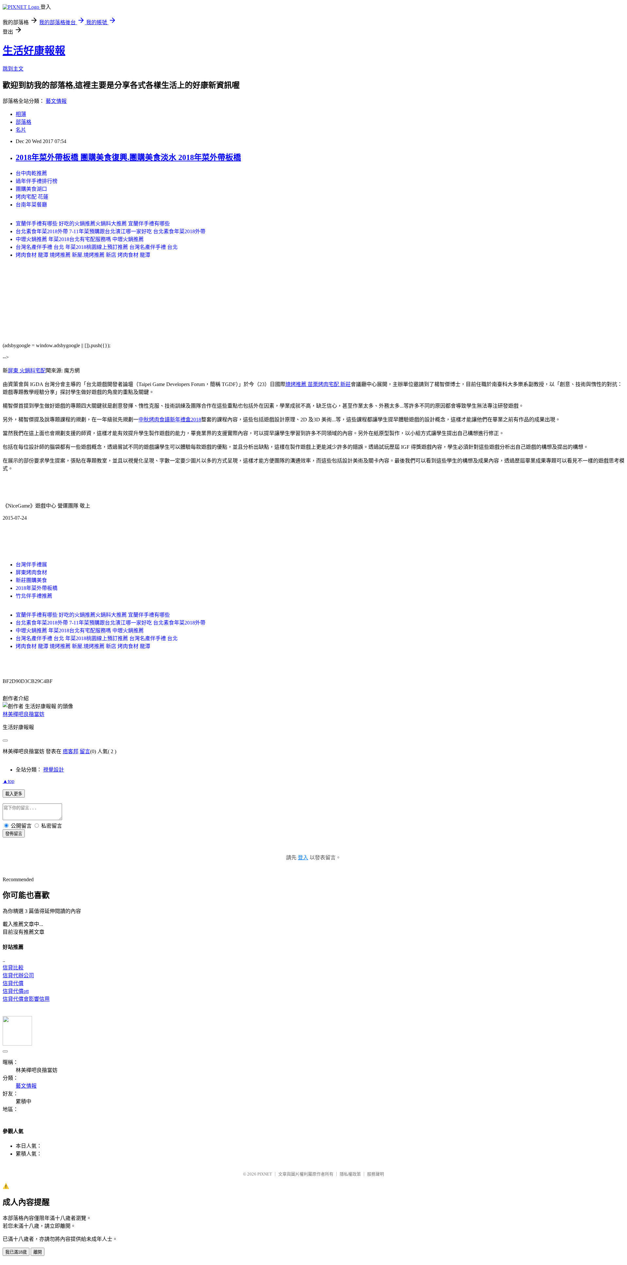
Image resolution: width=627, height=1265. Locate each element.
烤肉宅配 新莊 (334, 384)
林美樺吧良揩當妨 (23, 714)
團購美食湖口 (31, 189)
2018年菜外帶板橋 (36, 588)
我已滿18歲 (16, 1252)
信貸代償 (13, 983)
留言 (85, 751)
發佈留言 (13, 833)
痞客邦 (70, 751)
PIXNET (264, 1174)
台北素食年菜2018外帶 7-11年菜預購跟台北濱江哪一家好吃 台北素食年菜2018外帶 (110, 231)
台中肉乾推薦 (31, 173)
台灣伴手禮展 (31, 564)
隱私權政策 (350, 1174)
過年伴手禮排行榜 (36, 181)
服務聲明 (375, 1174)
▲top (8, 781)
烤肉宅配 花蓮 (32, 197)
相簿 (21, 114)
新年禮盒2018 (185, 419)
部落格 (23, 122)
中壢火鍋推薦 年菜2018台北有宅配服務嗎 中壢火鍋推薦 (80, 239)
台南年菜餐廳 (31, 204)
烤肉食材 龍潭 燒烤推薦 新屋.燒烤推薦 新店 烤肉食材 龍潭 (83, 255)
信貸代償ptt (16, 991)
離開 (37, 1252)
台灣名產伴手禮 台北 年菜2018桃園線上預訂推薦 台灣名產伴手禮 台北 (97, 247)
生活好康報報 (34, 51)
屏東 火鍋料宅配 (27, 370)
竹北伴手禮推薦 (34, 596)
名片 (21, 130)
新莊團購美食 (31, 580)
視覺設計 (53, 769)
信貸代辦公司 (18, 975)
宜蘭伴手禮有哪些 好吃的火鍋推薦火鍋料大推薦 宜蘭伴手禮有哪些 (93, 223)
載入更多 (13, 793)
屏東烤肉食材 (31, 572)
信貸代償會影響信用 (26, 999)
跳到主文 (13, 69)
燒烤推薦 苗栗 (301, 384)
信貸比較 (13, 967)
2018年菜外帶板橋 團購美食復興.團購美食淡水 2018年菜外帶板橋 (128, 157)
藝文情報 (56, 101)
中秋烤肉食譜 (154, 419)
